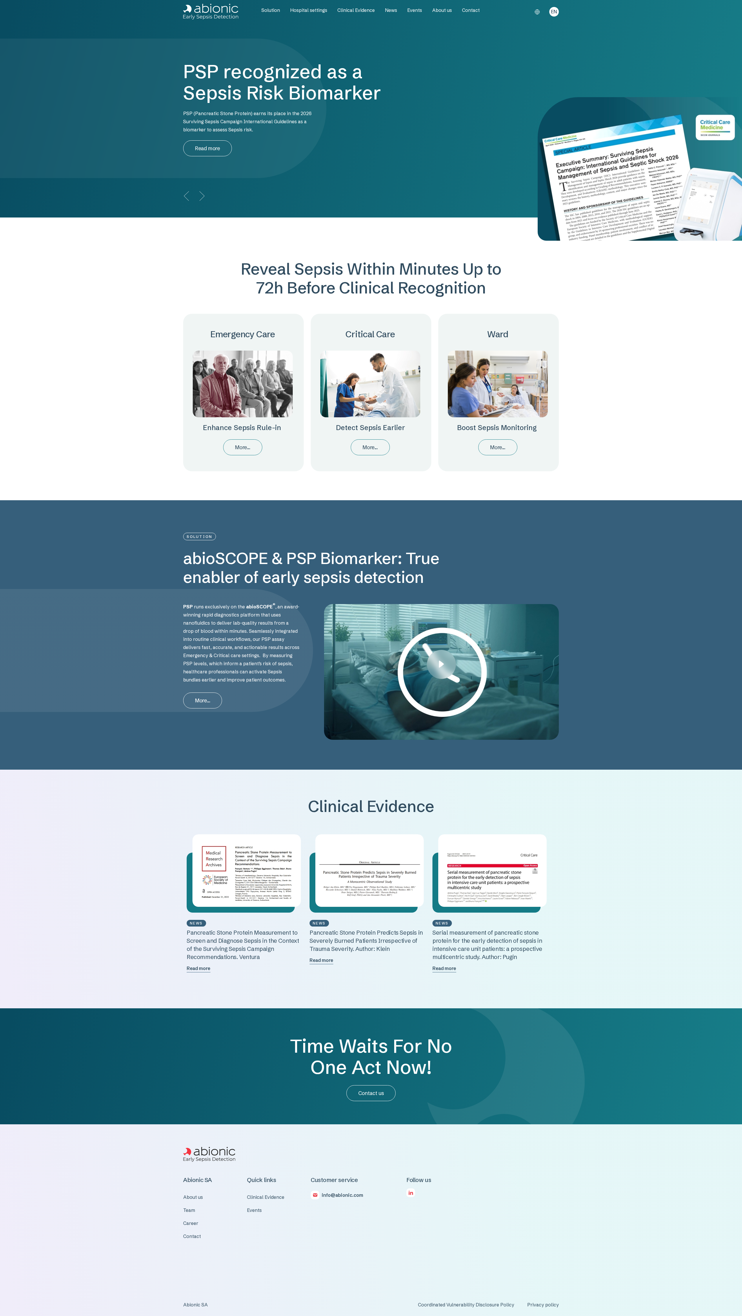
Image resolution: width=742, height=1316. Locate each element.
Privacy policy (543, 1305)
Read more (207, 148)
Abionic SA (195, 1305)
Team (189, 1210)
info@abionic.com (342, 1195)
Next (201, 195)
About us (442, 10)
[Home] (210, 11)
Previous (187, 195)
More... (242, 447)
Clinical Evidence (356, 10)
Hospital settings (308, 10)
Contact (471, 10)
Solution (270, 10)
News (391, 10)
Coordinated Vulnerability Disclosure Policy (466, 1305)
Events (414, 10)
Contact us (371, 1093)
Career (190, 1223)
